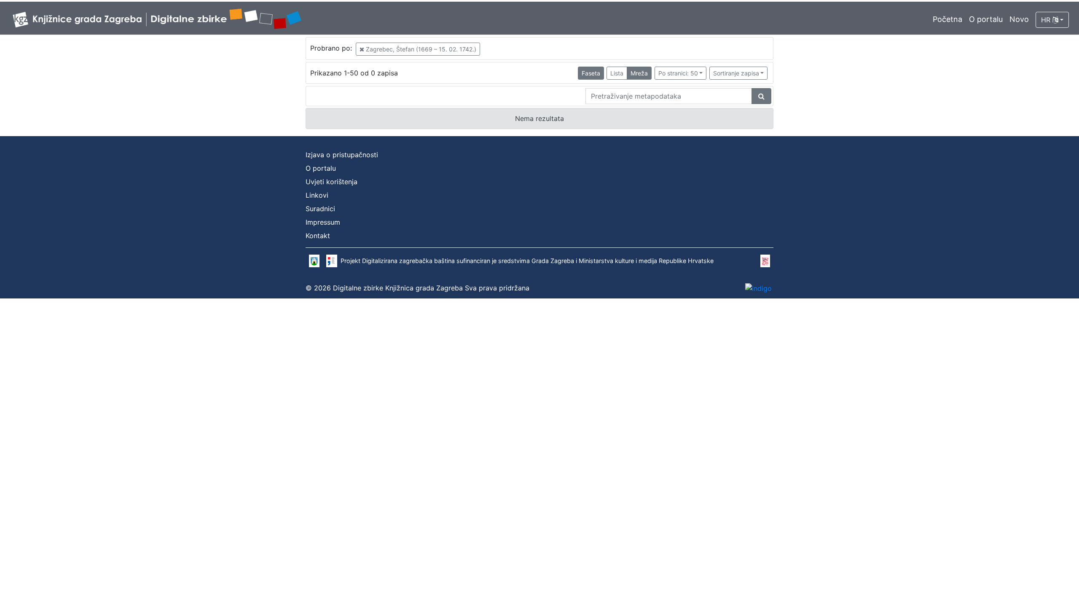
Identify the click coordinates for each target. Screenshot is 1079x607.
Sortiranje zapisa (736, 73)
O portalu (986, 19)
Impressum (323, 222)
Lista (616, 73)
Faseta (591, 73)
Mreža (639, 73)
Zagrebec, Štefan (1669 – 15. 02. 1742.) (420, 49)
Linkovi (317, 195)
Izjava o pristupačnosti (342, 154)
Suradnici (320, 208)
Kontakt (318, 235)
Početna (947, 19)
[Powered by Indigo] (758, 288)
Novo (1019, 19)
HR (1046, 20)
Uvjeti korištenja (331, 181)
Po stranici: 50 (678, 73)
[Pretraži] (761, 96)
